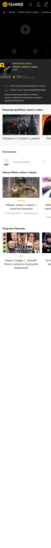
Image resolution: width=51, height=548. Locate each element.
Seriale (12, 12)
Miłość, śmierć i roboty (28, 12)
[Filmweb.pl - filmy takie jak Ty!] (13, 4)
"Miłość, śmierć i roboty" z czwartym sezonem (21, 206)
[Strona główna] (4, 12)
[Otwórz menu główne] (45, 4)
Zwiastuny (46, 12)
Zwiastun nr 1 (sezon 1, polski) (21, 138)
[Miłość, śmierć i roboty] (5, 70)
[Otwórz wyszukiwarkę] (30, 4)
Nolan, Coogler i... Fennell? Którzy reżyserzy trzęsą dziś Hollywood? (21, 264)
